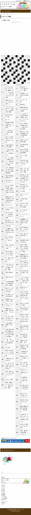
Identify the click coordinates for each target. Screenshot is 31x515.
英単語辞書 (3, 494)
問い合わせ (3, 491)
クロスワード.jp (8, 4)
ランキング (3, 487)
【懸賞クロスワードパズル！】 (8, 438)
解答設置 (3, 489)
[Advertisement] (15, 38)
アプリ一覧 (3, 482)
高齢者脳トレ (3, 502)
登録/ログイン (27, 0)
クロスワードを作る (5, 480)
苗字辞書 (3, 495)
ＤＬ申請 (3, 488)
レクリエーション (4, 501)
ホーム (2, 476)
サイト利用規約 (4, 498)
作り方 (2, 481)
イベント (3, 484)
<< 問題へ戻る (5, 20)
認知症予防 (3, 499)
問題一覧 (3, 477)
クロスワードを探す (5, 478)
